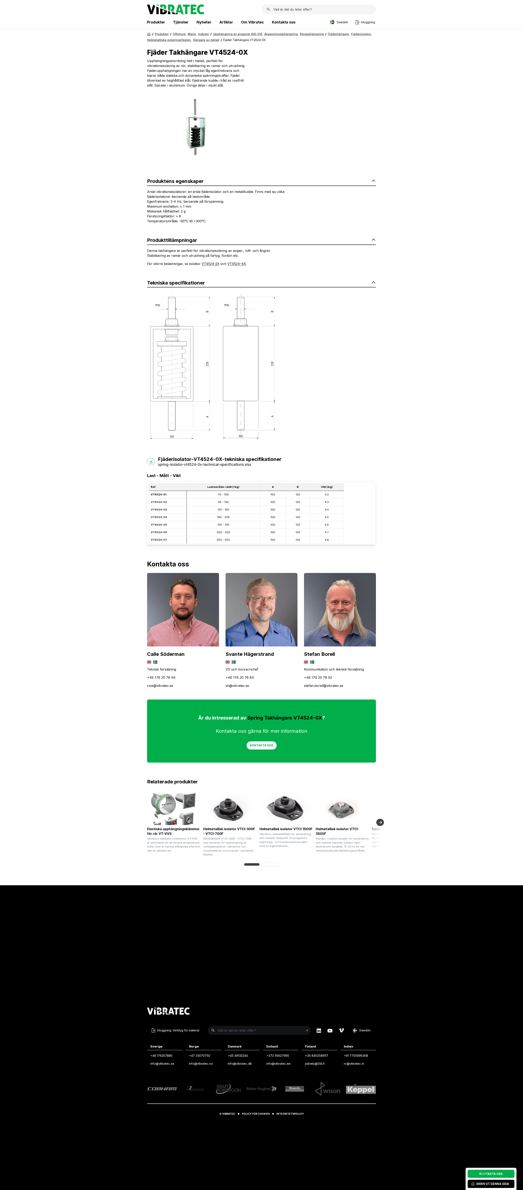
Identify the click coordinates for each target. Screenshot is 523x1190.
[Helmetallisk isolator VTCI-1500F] (286, 809)
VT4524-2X (210, 264)
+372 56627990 (277, 1056)
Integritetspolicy (290, 1113)
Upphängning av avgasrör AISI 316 (238, 34)
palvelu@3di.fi (315, 1063)
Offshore (179, 34)
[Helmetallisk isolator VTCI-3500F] (342, 809)
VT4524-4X (236, 264)
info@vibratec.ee (278, 1063)
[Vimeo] (341, 1030)
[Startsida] (175, 13)
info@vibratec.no (201, 1063)
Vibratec (228, 1113)
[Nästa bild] (380, 822)
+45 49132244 (238, 1056)
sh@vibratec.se (237, 686)
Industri (203, 34)
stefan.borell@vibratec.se (323, 686)
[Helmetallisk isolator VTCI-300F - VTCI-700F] (229, 809)
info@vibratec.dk (240, 1063)
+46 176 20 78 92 (318, 678)
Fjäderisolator (361, 34)
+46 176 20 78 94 (161, 678)
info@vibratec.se (162, 1063)
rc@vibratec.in (354, 1063)
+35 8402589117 (316, 1056)
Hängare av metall (206, 40)
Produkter (162, 34)
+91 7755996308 (356, 1056)
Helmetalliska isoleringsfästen (169, 40)
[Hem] (149, 34)
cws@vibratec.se (160, 686)
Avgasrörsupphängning (281, 34)
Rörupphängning (312, 34)
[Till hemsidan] (168, 1011)
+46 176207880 (161, 1056)
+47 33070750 (199, 1056)
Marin (192, 34)
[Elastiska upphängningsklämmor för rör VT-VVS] (173, 809)
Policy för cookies (256, 1113)
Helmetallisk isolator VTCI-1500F (285, 829)
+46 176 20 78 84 (240, 678)
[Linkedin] (318, 1030)
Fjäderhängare (339, 34)
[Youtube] (330, 1030)
